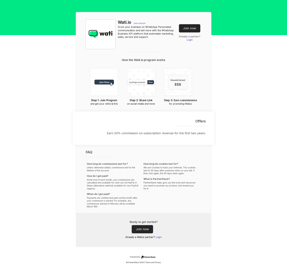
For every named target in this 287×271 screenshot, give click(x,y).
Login (190, 39)
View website (140, 23)
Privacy (158, 262)
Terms (148, 262)
